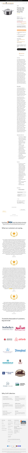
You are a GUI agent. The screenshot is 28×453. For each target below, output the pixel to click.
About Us (9, 427)
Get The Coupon (24, 23)
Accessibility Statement (9, 436)
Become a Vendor (10, 434)
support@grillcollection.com (21, 41)
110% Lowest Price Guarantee (10, 424)
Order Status (3, 425)
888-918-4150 (23, 39)
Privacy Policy (9, 429)
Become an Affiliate (4, 428)
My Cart (3, 423)
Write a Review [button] (23, 209)
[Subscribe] (20, 441)
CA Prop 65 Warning (10, 432)
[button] (1, 3)
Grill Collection (14, 447)
